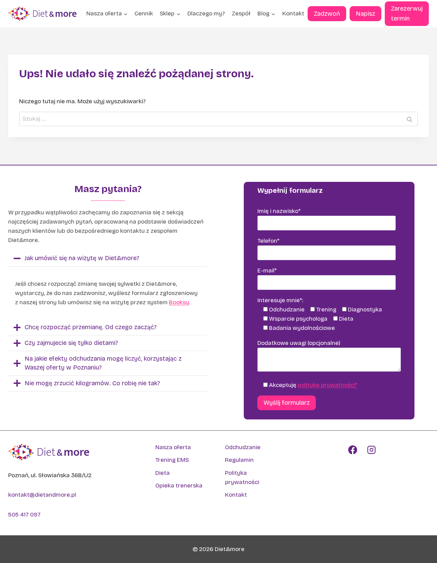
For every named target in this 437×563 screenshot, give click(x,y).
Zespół (241, 13)
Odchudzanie (242, 447)
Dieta (162, 473)
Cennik (144, 13)
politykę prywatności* (327, 385)
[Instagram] (371, 450)
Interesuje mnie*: (280, 300)
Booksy (179, 302)
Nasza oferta (173, 447)
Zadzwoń (327, 13)
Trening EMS (172, 460)
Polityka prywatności (242, 477)
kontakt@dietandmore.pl (42, 494)
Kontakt (293, 13)
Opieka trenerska (178, 485)
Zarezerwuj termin (407, 13)
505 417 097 (24, 514)
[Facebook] (353, 450)
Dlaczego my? (206, 13)
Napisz (365, 13)
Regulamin (239, 460)
